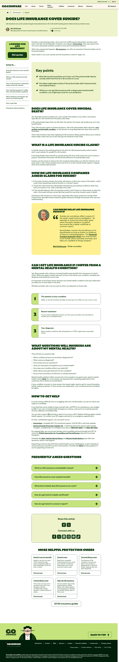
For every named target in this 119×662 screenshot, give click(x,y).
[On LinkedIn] (64, 537)
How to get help (11, 103)
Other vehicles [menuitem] (50, 6)
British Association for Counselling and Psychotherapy (59, 433)
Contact (47, 643)
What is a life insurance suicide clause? (16, 78)
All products (38, 643)
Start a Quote (87, 614)
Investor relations (86, 647)
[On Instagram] (69, 537)
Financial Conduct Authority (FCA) (78, 235)
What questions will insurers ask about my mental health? (17, 97)
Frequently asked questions (15, 108)
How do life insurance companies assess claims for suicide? (17, 84)
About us (61, 643)
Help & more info (103, 1)
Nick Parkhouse (16, 28)
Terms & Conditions (81, 643)
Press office (98, 647)
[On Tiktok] (78, 537)
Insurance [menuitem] (71, 6)
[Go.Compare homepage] (11, 6)
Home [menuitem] (33, 6)
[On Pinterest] (73, 537)
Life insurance (17, 12)
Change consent (106, 643)
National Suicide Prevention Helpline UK (48, 426)
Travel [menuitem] (41, 6)
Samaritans (77, 44)
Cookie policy (94, 643)
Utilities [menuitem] (61, 6)
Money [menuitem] (80, 6)
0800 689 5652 (92, 428)
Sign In (114, 1)
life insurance (61, 49)
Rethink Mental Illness (54, 438)
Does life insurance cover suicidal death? (17, 71)
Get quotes (17, 55)
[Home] (7, 12)
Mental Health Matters (75, 438)
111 (49, 414)
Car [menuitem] (26, 6)
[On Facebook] (64, 525)
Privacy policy (74, 647)
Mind (44, 379)
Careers (69, 643)
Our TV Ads (107, 647)
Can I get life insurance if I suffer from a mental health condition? (17, 91)
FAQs (54, 643)
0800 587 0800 (77, 428)
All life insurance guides (66, 603)
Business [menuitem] (90, 6)
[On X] (69, 525)
